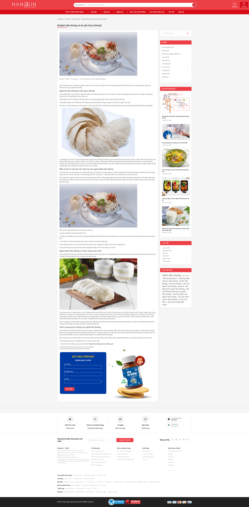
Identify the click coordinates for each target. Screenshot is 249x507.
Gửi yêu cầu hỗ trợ (122, 454)
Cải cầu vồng (183, 297)
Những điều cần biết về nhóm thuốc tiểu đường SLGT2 (175, 117)
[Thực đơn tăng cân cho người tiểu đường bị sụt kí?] (176, 187)
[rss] (187, 439)
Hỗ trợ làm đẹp (101, 475)
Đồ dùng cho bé (119, 482)
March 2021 (166, 256)
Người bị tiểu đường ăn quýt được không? (74, 348)
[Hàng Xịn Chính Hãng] (25, 5)
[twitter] (176, 439)
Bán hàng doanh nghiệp (98, 462)
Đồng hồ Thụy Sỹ (68, 492)
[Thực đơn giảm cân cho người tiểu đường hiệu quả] (176, 158)
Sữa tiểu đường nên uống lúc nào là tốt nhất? (174, 143)
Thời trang (171, 462)
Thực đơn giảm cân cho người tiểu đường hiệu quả (175, 170)
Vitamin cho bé (79, 482)
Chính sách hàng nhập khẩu (125, 459)
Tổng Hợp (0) (166, 70)
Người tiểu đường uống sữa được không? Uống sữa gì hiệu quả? (175, 229)
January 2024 (166, 248)
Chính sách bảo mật (97, 451)
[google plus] (184, 439)
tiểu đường (185, 275)
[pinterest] (180, 439)
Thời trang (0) (166, 64)
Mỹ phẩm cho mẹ (154, 482)
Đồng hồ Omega (101, 492)
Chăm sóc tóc (68, 478)
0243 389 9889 (70, 455)
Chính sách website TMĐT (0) (171, 54)
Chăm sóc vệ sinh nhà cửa (91, 485)
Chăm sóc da (78, 478)
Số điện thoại (68, 371)
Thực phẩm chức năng (175, 451)
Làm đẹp (170, 457)
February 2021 (166, 258)
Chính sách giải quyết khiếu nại (100, 457)
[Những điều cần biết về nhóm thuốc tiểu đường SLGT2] (176, 103)
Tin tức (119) (166, 67)
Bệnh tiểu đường (100, 79)
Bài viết (67, 19)
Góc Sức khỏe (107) (168, 47)
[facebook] (172, 439)
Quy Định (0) (166, 60)
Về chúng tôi (146, 451)
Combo (66, 379)
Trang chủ (60, 19)
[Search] (187, 33)
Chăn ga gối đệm (76, 485)
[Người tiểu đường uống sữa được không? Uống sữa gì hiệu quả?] (176, 216)
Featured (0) (166, 73)
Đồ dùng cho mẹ (130, 482)
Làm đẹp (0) (165, 57)
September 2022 (167, 250)
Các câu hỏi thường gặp (124, 451)
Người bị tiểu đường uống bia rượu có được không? (76, 347)
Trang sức (171, 465)
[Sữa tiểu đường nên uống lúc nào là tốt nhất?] (176, 132)
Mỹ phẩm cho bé (142, 482)
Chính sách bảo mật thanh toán (101, 454)
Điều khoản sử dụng (97, 459)
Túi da (95, 488)
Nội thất (103, 485)
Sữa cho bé (99, 482)
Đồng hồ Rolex (89, 492)
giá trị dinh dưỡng (170, 299)
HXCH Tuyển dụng (96, 465)
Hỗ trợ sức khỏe (77, 475)
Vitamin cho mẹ (68, 482)
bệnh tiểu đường (172, 275)
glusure (181, 286)
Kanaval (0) (165, 50)
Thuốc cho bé (90, 482)
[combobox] (141, 5)
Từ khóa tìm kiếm (147, 454)
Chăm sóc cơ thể (89, 478)
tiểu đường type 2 (170, 278)
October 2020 (166, 261)
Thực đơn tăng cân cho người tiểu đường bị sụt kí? (175, 199)
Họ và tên (67, 364)
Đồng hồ (170, 454)
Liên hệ (144, 459)
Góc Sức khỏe (75, 19)
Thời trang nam (69, 488)
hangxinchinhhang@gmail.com (70, 457)
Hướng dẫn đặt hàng (123, 457)
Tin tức (92, 79)
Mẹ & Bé (170, 459)
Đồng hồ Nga (79, 492)
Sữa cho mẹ (108, 482)
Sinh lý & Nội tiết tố (89, 475)
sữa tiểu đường (175, 283)
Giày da (89, 488)
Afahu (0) (165, 77)
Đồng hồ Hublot (112, 492)
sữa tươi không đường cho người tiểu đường (175, 291)
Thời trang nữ (80, 488)
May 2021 (165, 253)
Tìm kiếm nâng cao (148, 457)
